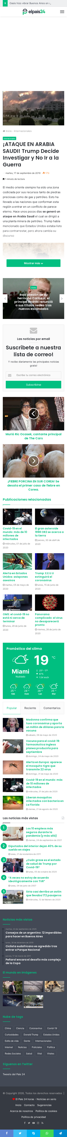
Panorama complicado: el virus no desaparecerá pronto (49, 619)
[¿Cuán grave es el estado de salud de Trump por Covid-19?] (13, 865)
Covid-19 (52, 1028)
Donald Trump (31, 1034)
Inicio (8, 130)
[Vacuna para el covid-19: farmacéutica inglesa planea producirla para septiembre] (13, 746)
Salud (29, 1053)
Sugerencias (44, 1105)
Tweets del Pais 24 (14, 1074)
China (8, 1028)
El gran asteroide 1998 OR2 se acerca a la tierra (49, 532)
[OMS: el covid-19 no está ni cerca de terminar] (17, 602)
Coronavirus (35, 1028)
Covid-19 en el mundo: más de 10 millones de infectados (15, 534)
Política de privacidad (33, 1116)
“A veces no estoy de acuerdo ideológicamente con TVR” (28, 879)
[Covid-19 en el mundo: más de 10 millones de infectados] (17, 517)
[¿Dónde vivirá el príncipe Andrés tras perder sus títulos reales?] (12, 987)
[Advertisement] (33, 55)
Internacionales (23, 130)
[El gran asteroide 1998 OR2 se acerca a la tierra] (49, 517)
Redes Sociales (13, 1053)
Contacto (29, 1105)
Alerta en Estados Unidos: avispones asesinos (15, 576)
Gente (33, 287)
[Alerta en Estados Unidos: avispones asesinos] (17, 561)
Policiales (37, 1047)
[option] (33, 298)
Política (51, 1047)
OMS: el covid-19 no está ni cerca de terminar (16, 617)
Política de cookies (46, 1111)
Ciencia (20, 1028)
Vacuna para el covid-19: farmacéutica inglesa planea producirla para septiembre (43, 746)
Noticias (22, 1047)
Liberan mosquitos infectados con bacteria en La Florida (45, 801)
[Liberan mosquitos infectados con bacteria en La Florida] (13, 803)
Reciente (30, 708)
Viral (39, 1053)
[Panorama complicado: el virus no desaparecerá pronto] (49, 602)
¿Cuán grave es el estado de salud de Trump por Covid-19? (43, 863)
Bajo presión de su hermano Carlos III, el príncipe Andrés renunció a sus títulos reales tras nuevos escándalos (33, 301)
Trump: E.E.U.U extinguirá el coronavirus (44, 576)
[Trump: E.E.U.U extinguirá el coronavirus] (49, 561)
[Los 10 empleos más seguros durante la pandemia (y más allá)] (13, 834)
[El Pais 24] (33, 12)
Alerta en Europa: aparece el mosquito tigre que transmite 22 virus (44, 765)
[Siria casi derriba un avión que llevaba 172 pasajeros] (13, 897)
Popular (12, 708)
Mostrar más (32, 263)
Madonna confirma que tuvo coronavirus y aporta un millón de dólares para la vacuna (45, 725)
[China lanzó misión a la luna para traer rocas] (12, 1000)
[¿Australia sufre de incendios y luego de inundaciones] (33, 986)
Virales (50, 1053)
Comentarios (52, 708)
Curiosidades (11, 1034)
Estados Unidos (51, 1034)
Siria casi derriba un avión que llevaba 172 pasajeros (43, 893)
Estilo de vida (12, 1040)
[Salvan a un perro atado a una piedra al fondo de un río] (54, 986)
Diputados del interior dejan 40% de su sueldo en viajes (35, 848)
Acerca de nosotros (21, 1111)
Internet (9, 1047)
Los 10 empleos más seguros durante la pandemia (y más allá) (41, 832)
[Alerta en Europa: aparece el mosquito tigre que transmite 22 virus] (13, 767)
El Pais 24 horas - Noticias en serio (36, 1099)
